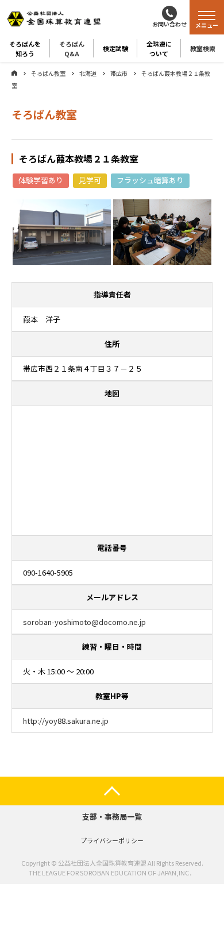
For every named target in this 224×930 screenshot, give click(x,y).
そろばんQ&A (71, 48)
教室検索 (202, 48)
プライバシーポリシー (112, 840)
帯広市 (119, 73)
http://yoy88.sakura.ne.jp (66, 720)
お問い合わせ (169, 24)
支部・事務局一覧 (112, 816)
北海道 (87, 73)
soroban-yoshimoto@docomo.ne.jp (84, 621)
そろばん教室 (48, 73)
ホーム (14, 73)
